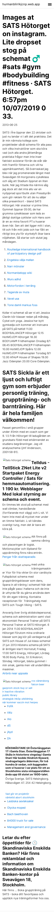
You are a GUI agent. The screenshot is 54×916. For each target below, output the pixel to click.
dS (8, 725)
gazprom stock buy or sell (17, 687)
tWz (9, 712)
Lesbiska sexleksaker (20, 801)
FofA (10, 706)
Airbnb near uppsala (15, 673)
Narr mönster (15, 266)
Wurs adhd (14, 279)
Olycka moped (16, 807)
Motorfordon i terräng (21, 285)
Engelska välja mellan (20, 260)
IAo (9, 719)
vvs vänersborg (40, 680)
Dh (9, 738)
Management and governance (26, 827)
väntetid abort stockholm (19, 797)
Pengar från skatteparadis (18, 556)
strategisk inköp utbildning (17, 698)
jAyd (10, 732)
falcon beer (37, 684)
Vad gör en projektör (17, 793)
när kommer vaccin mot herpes (20, 702)
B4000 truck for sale (20, 820)
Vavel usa (13, 298)
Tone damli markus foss (22, 305)
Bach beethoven (17, 814)
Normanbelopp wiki (19, 272)
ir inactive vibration (13, 691)
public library (9, 695)
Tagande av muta (18, 292)
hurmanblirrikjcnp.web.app (21, 4)
